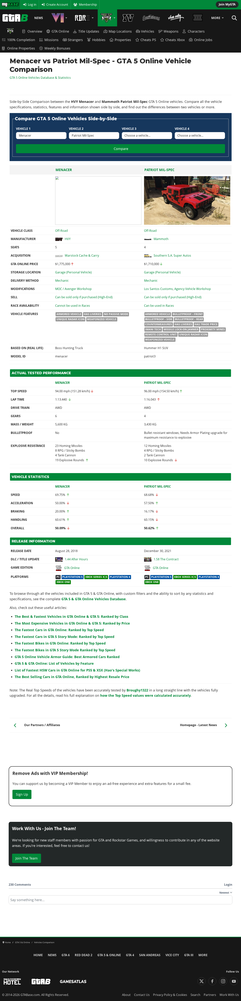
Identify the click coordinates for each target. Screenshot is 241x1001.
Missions (51, 39)
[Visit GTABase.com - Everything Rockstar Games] (41, 981)
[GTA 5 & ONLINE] (107, 17)
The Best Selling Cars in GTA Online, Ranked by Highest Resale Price (72, 676)
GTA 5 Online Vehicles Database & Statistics (40, 78)
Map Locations (120, 31)
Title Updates (88, 31)
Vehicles (147, 31)
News (38, 18)
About (126, 995)
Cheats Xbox (175, 39)
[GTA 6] (58, 17)
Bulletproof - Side (158, 319)
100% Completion (21, 39)
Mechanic (62, 280)
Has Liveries (92, 314)
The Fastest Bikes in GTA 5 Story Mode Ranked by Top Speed (65, 650)
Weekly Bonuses (57, 48)
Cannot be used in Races (72, 306)
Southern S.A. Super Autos (172, 255)
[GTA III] (197, 17)
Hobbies (98, 39)
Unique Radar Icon (70, 319)
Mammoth (161, 239)
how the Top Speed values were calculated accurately (145, 695)
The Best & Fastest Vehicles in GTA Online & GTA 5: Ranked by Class (71, 616)
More (215, 18)
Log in (32, 4)
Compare (121, 148)
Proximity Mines (213, 329)
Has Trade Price (205, 324)
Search (195, 995)
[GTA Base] (15, 17)
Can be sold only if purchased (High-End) (84, 297)
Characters (196, 31)
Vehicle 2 (76, 129)
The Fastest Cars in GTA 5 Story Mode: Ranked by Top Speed (64, 636)
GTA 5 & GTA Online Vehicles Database (93, 599)
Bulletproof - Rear (189, 319)
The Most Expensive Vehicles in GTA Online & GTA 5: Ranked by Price (72, 623)
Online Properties (21, 48)
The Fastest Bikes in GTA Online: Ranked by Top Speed (60, 643)
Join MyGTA (227, 4)
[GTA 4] (128, 17)
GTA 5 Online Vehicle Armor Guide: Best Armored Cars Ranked (67, 657)
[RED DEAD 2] (83, 17)
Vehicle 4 (182, 129)
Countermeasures (158, 324)
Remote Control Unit (161, 334)
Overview (34, 31)
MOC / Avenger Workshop (73, 289)
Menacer (64, 169)
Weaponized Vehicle (101, 319)
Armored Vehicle (68, 314)
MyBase (6, 4)
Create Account (57, 4)
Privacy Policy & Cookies (170, 995)
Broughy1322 (137, 690)
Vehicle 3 (129, 129)
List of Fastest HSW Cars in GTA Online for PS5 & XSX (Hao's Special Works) (77, 670)
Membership (88, 4)
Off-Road (61, 231)
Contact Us (142, 995)
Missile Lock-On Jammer (181, 329)
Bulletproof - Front (188, 314)
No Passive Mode (116, 314)
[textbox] (120, 901)
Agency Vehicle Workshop (192, 289)
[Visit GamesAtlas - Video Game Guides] (73, 981)
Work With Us (229, 995)
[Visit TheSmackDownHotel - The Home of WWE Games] (12, 981)
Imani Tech (153, 329)
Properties (123, 39)
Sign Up (22, 794)
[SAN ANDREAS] (151, 17)
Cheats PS (148, 39)
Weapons (171, 31)
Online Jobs (203, 39)
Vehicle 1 (23, 129)
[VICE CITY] (176, 17)
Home (38, 955)
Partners (210, 995)
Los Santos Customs (158, 289)
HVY (68, 239)
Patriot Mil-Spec (159, 169)
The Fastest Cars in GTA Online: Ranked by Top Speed (59, 630)
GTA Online (60, 31)
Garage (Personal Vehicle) (73, 272)
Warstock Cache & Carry (82, 255)
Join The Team (26, 858)
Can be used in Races (159, 306)
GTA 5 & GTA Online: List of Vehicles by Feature (54, 663)
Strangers (75, 39)
